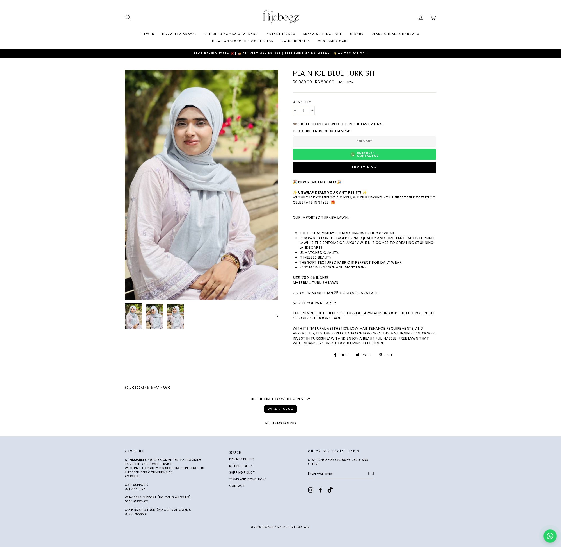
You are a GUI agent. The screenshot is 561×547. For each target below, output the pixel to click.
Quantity (302, 102)
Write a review (281, 408)
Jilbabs (356, 34)
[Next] (275, 316)
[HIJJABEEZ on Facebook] (320, 490)
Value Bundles (296, 41)
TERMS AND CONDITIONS (248, 479)
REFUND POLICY (241, 466)
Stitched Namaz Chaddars (231, 34)
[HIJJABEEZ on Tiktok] (330, 490)
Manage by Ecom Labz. (293, 527)
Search (235, 452)
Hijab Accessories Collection (243, 41)
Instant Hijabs (280, 34)
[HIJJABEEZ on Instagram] (310, 490)
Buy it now (364, 167)
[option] (280, 53)
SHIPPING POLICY (242, 472)
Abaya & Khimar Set (322, 34)
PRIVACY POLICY (241, 459)
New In (148, 34)
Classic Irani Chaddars (395, 34)
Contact (237, 486)
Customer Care (333, 41)
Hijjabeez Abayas (179, 34)
